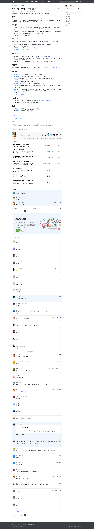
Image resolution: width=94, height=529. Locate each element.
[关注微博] (14, 527)
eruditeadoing (18, 497)
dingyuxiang (18, 247)
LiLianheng (18, 361)
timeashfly (18, 417)
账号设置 (55, 85)
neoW (17, 337)
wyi (16, 469)
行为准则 (68, 14)
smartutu (17, 410)
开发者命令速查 (20, 94)
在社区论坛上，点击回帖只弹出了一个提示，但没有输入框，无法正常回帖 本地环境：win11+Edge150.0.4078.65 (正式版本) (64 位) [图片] (23, 152)
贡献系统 (16, 74)
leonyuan (18, 303)
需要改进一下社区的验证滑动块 (21, 162)
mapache (18, 455)
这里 (49, 56)
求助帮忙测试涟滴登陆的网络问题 (23, 180)
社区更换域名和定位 (21, 391)
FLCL (17, 448)
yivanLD (17, 396)
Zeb (17, 282)
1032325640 (18, 344)
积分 (79, 9)
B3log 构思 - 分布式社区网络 (46, 100)
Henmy (17, 490)
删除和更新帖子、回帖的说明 (21, 50)
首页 (13, 5)
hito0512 (17, 483)
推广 (24, 56)
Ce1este (17, 403)
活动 (15, 89)
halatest (17, 504)
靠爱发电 (25, 524)
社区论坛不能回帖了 (18, 150)
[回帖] (59, 9)
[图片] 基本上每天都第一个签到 (19, 176)
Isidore (17, 424)
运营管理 (68, 20)
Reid (17, 382)
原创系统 (16, 78)
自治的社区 (57, 68)
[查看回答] (13, 182)
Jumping (17, 375)
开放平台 (68, 23)
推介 (37, 56)
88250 (25, 129)
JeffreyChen (34, 125)
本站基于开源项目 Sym (36, 1)
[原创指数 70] (61, 9)
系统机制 (68, 21)
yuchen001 (18, 324)
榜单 (15, 85)
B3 (19, 5)
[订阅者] (14, 138)
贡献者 (15, 91)
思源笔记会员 (31, 524)
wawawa (17, 289)
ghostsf (17, 268)
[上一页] (59, 211)
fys (16, 197)
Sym (79, 526)
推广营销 (68, 18)
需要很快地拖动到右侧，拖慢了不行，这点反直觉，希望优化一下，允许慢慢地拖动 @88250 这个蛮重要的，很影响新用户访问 (23, 164)
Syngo (18, 128)
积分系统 (16, 80)
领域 (16, 5)
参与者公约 (17, 116)
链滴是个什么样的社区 (37, 208)
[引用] (60, 197)
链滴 (23, 5)
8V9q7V (17, 368)
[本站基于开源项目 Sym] (12, 527)
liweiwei (17, 192)
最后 (67, 25)
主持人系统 (16, 76)
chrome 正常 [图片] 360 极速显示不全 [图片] (22, 146)
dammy (14, 128)
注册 (17, 230)
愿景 (67, 13)
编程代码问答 (47, 1)
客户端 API (23, 102)
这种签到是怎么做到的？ (19, 175)
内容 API (19, 100)
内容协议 (68, 16)
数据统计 (20, 524)
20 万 (43, 13)
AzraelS (17, 261)
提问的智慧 (34, 48)
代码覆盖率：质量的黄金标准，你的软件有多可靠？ (21, 126)
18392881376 (18, 275)
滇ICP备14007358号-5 (73, 526)
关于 (22, 230)
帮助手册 (18, 111)
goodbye (17, 310)
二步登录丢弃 (18, 168)
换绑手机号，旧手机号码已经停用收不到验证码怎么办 (23, 157)
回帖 (67, 9)
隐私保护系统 (17, 84)
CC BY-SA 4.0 (17, 118)
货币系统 (16, 82)
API (12, 524)
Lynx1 (17, 331)
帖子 (73, 9)
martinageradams (19, 240)
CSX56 (17, 254)
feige (17, 440)
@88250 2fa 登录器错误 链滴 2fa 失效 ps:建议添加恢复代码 (23, 170)
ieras (17, 296)
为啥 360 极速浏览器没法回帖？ (21, 144)
